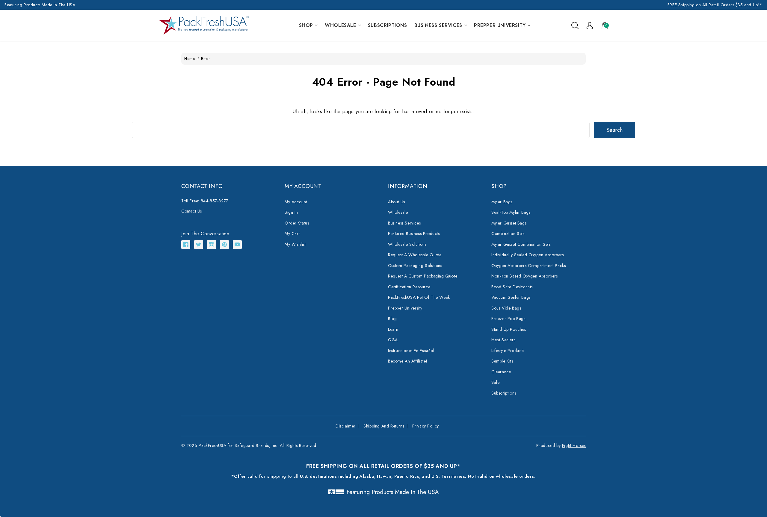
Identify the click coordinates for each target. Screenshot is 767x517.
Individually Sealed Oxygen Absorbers (527, 255)
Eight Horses (574, 445)
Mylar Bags (501, 202)
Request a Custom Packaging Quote (422, 276)
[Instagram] (211, 244)
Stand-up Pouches (508, 329)
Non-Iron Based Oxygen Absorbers (524, 276)
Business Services (438, 25)
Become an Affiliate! (408, 361)
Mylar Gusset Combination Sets (520, 244)
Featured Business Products (414, 233)
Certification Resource (409, 287)
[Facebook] (185, 244)
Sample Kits (502, 361)
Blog (392, 319)
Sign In (291, 212)
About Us (396, 202)
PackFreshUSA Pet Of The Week (419, 297)
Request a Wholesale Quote (415, 255)
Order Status (297, 223)
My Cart (292, 233)
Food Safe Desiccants (512, 287)
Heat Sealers (503, 340)
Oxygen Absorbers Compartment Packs (528, 266)
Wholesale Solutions (407, 244)
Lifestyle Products (507, 351)
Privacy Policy (425, 426)
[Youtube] (237, 244)
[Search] (575, 25)
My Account (296, 202)
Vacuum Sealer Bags (511, 297)
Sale (495, 382)
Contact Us (191, 211)
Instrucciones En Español (411, 351)
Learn (393, 329)
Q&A (393, 340)
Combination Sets (508, 233)
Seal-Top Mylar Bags (510, 212)
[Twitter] (198, 244)
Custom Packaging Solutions (415, 266)
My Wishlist (295, 244)
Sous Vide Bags (506, 308)
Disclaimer (346, 426)
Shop (306, 25)
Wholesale (340, 25)
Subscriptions (387, 25)
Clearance (501, 372)
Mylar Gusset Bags (508, 223)
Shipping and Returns (383, 426)
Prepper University (500, 25)
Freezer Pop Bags (508, 319)
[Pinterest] (224, 244)
